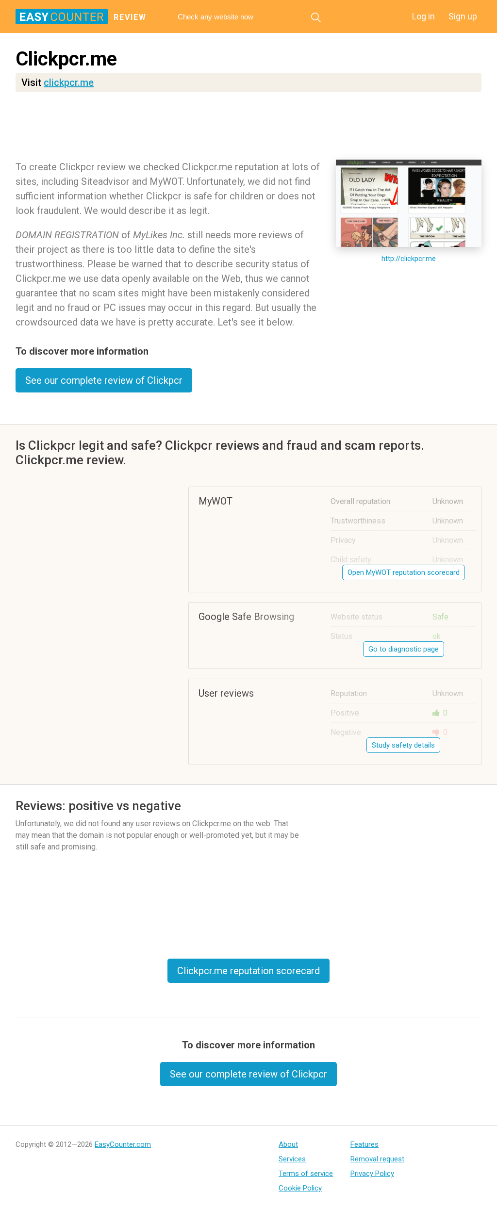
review (130, 17)
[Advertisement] (248, 128)
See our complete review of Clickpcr (103, 380)
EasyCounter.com (123, 1144)
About (288, 1144)
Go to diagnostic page (403, 649)
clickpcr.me (69, 82)
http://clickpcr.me (408, 258)
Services (292, 1159)
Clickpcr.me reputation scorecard (248, 971)
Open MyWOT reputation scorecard (404, 572)
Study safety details (403, 745)
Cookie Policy (300, 1188)
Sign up (462, 16)
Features (364, 1144)
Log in (423, 16)
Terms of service (306, 1173)
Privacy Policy (372, 1173)
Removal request (377, 1159)
